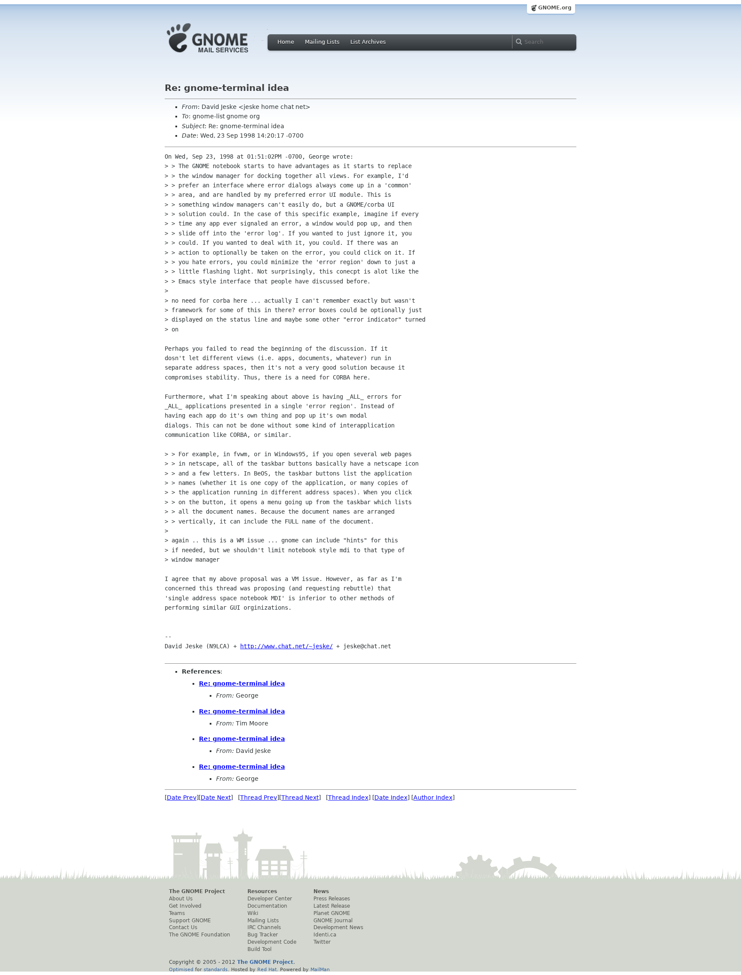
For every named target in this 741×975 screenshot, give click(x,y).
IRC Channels (264, 927)
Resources (262, 891)
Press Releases (331, 899)
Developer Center (269, 899)
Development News (338, 927)
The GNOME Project (197, 891)
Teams (177, 913)
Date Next (216, 797)
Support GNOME (190, 921)
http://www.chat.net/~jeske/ (286, 646)
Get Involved (185, 906)
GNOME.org (555, 8)
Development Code (271, 942)
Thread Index (348, 797)
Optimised (181, 969)
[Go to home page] (220, 54)
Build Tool (259, 949)
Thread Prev (258, 797)
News (321, 891)
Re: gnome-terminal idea (242, 683)
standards (216, 969)
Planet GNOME (331, 913)
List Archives (368, 42)
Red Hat (267, 969)
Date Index (390, 797)
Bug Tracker (262, 935)
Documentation (267, 906)
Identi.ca (324, 935)
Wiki (252, 913)
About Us (181, 899)
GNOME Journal (332, 921)
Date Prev (181, 797)
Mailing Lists (322, 42)
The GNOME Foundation (199, 935)
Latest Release (331, 906)
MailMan (320, 969)
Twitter (322, 942)
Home (285, 42)
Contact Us (183, 927)
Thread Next (300, 797)
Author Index (432, 797)
